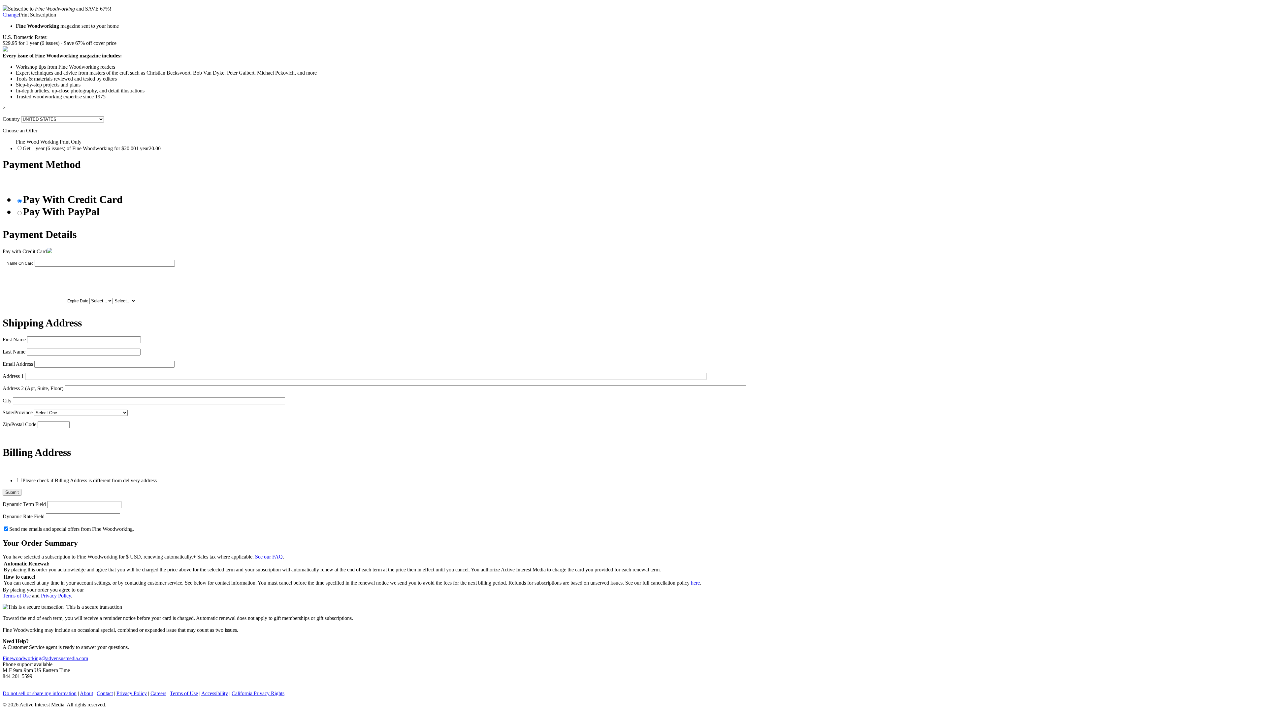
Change (11, 14)
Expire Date (77, 301)
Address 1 (13, 376)
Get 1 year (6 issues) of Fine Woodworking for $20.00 (92, 148)
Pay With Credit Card (73, 199)
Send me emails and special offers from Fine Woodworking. (71, 529)
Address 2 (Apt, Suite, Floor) (33, 388)
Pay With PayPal (61, 212)
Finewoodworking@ (24, 658)
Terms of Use (17, 595)
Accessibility (214, 693)
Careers (158, 693)
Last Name (14, 352)
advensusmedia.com (67, 658)
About (86, 693)
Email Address (18, 364)
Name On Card (20, 263)
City (7, 400)
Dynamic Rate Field (24, 516)
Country (11, 119)
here (695, 583)
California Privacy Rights (258, 693)
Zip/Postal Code (19, 424)
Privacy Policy (56, 595)
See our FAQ (269, 557)
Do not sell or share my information (40, 693)
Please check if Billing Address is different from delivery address (89, 480)
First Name (14, 339)
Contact (105, 693)
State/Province (18, 412)
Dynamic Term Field (24, 504)
